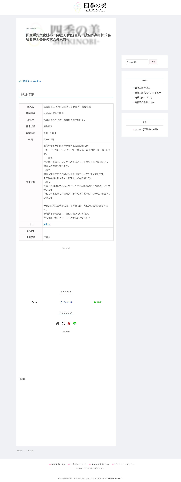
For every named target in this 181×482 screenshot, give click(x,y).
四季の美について (143, 97)
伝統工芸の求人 (142, 88)
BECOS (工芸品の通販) (146, 129)
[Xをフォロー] (63, 323)
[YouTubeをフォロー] (68, 323)
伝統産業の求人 (58, 464)
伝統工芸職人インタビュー (148, 92)
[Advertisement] (66, 59)
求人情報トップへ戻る (30, 81)
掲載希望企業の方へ (145, 102)
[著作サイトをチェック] (57, 323)
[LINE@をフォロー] (74, 323)
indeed (47, 224)
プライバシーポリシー (124, 464)
